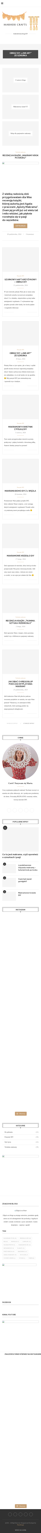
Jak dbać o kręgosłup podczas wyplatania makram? (20, 684)
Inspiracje (15, 1241)
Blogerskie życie (10, 1238)
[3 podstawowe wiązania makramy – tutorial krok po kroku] (9, 868)
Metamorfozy (9, 1248)
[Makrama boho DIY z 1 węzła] (20, 471)
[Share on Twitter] (20, 238)
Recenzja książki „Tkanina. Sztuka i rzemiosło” (20, 621)
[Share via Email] (25, 238)
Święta (31, 1258)
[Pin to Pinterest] (23, 238)
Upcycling (24, 1254)
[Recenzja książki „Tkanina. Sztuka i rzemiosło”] (20, 601)
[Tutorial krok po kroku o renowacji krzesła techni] (20, 991)
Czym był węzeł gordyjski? (25, 880)
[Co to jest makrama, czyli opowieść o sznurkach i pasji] (20, 839)
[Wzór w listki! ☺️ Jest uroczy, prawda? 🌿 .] (20, 1369)
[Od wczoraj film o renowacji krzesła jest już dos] (20, 970)
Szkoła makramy (10, 1254)
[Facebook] (15, 38)
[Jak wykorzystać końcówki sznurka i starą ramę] (20, 1466)
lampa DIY (26, 1241)
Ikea (6, 1241)
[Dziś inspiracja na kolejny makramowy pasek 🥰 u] (20, 926)
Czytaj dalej (20, 226)
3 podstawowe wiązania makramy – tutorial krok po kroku (27, 867)
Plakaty (20, 1248)
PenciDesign (20, 1525)
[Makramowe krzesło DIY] (20, 536)
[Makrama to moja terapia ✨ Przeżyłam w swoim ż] (20, 1035)
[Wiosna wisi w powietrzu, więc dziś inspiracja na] (20, 1078)
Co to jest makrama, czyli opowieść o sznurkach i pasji (20, 855)
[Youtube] (23, 38)
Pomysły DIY (20, 276)
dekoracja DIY (25, 1238)
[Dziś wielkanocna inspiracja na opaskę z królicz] (20, 1099)
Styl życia (21, 1142)
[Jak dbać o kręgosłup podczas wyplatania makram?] (20, 662)
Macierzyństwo (9, 1244)
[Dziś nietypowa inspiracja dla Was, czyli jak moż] (20, 1056)
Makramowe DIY (24, 1244)
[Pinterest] (20, 38)
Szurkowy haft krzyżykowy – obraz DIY (21, 280)
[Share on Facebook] (18, 238)
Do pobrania (21, 1132)
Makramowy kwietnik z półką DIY (20, 428)
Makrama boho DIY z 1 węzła (20, 491)
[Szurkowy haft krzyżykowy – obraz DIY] (20, 260)
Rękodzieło (22, 1251)
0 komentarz (30, 234)
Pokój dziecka (9, 1251)
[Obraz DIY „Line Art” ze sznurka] (20, 333)
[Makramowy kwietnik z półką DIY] (20, 407)
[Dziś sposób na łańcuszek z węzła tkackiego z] (20, 1442)
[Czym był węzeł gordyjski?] (9, 882)
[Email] (26, 38)
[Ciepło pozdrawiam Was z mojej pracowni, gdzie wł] (20, 948)
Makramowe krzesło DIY (20, 556)
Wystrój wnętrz (9, 1258)
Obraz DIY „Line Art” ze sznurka (21, 54)
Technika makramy (20, 152)
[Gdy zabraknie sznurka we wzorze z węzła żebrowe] (20, 1418)
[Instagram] (17, 38)
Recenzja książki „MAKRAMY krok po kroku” (20, 156)
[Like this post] (15, 238)
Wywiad (22, 1258)
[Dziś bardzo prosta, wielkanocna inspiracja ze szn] (20, 1394)
